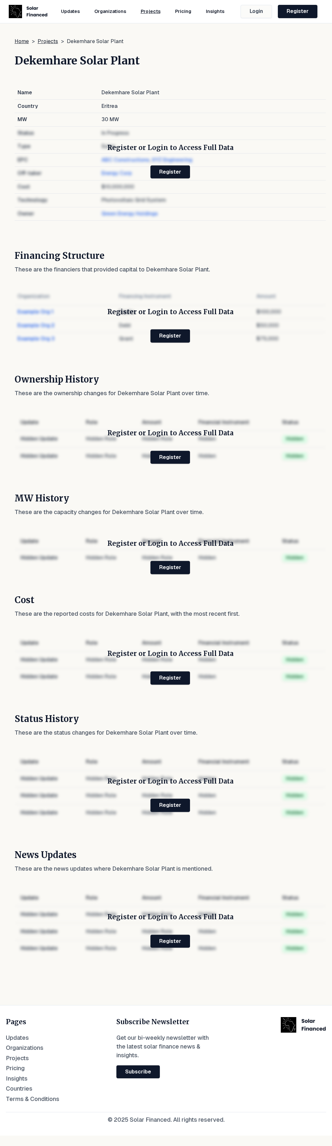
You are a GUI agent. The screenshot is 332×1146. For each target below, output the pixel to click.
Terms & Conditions (32, 1098)
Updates (70, 11)
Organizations (110, 11)
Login (256, 11)
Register (298, 11)
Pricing (183, 11)
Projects (150, 11)
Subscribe (138, 1072)
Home (22, 41)
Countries (19, 1088)
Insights (215, 11)
